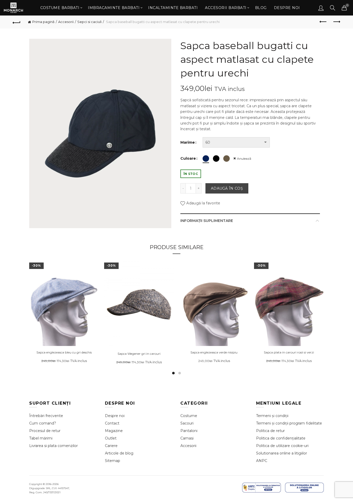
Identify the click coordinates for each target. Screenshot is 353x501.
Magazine (114, 430)
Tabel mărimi (40, 438)
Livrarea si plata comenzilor (53, 445)
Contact (112, 423)
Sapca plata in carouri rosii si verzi (289, 352)
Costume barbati (60, 7)
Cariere (111, 445)
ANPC (261, 460)
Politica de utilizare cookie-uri (282, 445)
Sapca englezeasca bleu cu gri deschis (64, 352)
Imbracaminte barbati (114, 7)
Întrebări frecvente (46, 415)
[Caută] (332, 8)
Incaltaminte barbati (173, 7)
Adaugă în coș (227, 188)
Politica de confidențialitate (280, 438)
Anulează (244, 158)
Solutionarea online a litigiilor (281, 453)
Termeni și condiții (272, 415)
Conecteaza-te (321, 8)
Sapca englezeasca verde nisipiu (213, 352)
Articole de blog (119, 453)
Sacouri (187, 423)
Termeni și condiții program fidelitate (289, 423)
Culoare (188, 158)
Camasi (187, 438)
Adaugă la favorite (203, 203)
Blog (261, 7)
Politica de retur (270, 430)
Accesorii (66, 22)
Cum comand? (42, 423)
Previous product (323, 22)
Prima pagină (43, 22)
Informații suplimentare (206, 220)
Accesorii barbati (226, 7)
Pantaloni (188, 430)
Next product (336, 22)
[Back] (16, 22)
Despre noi (287, 7)
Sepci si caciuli (89, 22)
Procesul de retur (44, 430)
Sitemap (112, 460)
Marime (187, 142)
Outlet (111, 438)
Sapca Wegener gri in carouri (139, 354)
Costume (188, 415)
